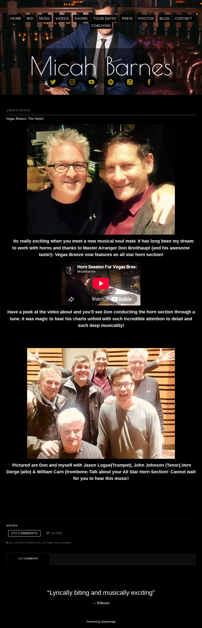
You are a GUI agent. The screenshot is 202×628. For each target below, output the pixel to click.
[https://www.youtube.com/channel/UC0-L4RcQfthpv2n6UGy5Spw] (91, 82)
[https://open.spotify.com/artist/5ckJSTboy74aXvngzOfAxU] (110, 82)
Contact (183, 18)
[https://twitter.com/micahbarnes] (53, 82)
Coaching (101, 25)
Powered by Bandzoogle (101, 621)
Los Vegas (47, 542)
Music (44, 18)
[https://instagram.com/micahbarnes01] (72, 82)
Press (127, 18)
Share (56, 533)
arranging (66, 542)
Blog (164, 18)
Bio (30, 18)
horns (57, 542)
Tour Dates (104, 18)
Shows (81, 18)
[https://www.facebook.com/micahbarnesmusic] (149, 82)
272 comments (24, 533)
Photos (146, 18)
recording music (33, 542)
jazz (11, 542)
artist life (18, 542)
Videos (62, 18)
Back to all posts (19, 110)
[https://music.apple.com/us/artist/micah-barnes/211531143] (129, 82)
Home (15, 18)
